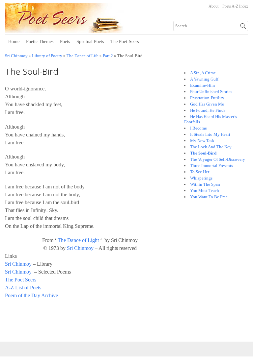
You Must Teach (204, 190)
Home (13, 41)
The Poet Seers (20, 279)
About (213, 6)
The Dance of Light (78, 240)
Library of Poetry (47, 56)
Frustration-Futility (207, 97)
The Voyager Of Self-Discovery (217, 159)
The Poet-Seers (124, 41)
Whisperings (201, 178)
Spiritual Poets (90, 41)
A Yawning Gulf (204, 79)
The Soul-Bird (203, 153)
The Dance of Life (82, 56)
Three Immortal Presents (211, 165)
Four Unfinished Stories (211, 91)
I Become (198, 128)
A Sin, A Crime (203, 72)
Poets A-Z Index (235, 6)
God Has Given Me (207, 104)
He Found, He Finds (207, 110)
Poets (65, 41)
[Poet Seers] (86, 31)
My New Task (202, 140)
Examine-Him (202, 85)
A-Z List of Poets (23, 287)
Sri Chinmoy (16, 56)
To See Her (199, 171)
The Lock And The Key (211, 146)
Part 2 (108, 56)
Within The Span (205, 184)
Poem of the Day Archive (31, 295)
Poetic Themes (39, 41)
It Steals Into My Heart (210, 134)
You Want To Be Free (209, 196)
